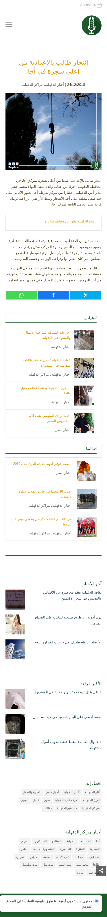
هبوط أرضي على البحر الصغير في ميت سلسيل (67, 717)
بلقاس (24, 849)
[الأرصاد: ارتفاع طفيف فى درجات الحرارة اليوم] (15, 650)
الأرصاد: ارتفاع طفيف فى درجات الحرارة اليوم (68, 642)
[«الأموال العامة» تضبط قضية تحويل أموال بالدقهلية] (15, 750)
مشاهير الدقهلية (67, 808)
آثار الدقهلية (92, 792)
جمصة (47, 857)
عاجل (36, 800)
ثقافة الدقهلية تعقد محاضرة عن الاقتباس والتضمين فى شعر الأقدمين (72, 595)
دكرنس (33, 857)
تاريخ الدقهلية (91, 800)
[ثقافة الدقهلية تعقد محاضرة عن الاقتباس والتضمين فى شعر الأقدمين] (15, 600)
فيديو (24, 800)
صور (47, 800)
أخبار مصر (62, 430)
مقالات (48, 808)
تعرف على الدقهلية (66, 800)
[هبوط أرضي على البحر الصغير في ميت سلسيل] (15, 725)
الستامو (56, 841)
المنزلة (80, 849)
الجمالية (86, 841)
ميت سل (48, 864)
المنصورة (65, 849)
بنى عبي (94, 857)
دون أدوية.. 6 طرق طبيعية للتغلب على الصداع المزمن (68, 620)
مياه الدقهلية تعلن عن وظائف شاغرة (70, 221)
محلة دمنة (82, 864)
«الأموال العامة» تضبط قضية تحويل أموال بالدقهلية (71, 745)
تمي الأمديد (62, 857)
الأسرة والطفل (32, 792)
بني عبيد (79, 857)
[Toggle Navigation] (8, 25)
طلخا (96, 864)
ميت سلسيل (30, 864)
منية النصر (64, 864)
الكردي (25, 841)
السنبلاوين (40, 841)
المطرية (95, 849)
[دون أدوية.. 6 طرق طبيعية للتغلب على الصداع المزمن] (15, 625)
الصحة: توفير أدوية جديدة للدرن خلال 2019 (42, 464)
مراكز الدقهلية (32, 85)
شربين (20, 857)
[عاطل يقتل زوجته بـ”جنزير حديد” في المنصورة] (15, 700)
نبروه (80, 872)
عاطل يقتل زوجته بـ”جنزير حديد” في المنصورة (68, 692)
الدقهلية (71, 841)
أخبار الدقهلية (54, 85)
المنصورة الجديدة (43, 849)
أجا (98, 841)
